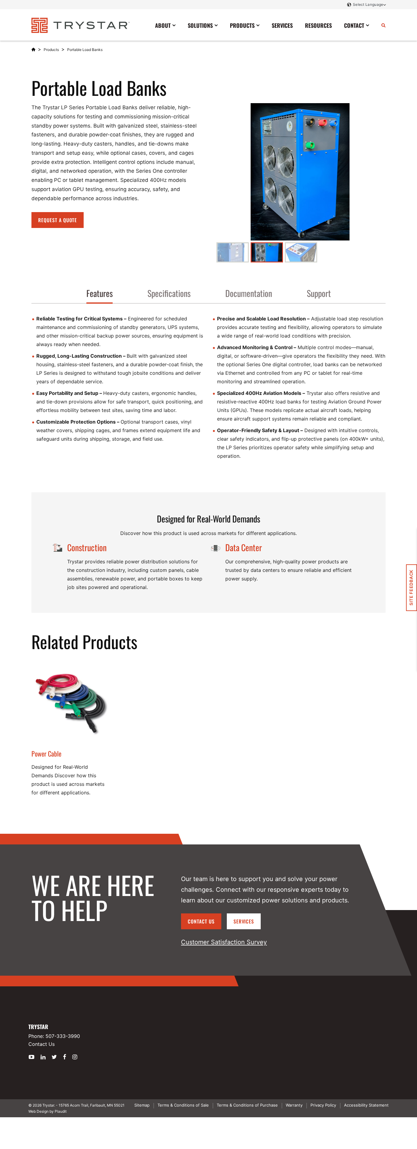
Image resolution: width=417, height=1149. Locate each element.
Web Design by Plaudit (47, 1111)
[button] (232, 252)
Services (244, 921)
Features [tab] (99, 293)
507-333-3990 (62, 1036)
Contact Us (201, 921)
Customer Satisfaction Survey (224, 942)
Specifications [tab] (168, 293)
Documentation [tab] (248, 293)
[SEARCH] (383, 25)
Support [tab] (319, 293)
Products (51, 49)
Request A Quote (57, 220)
